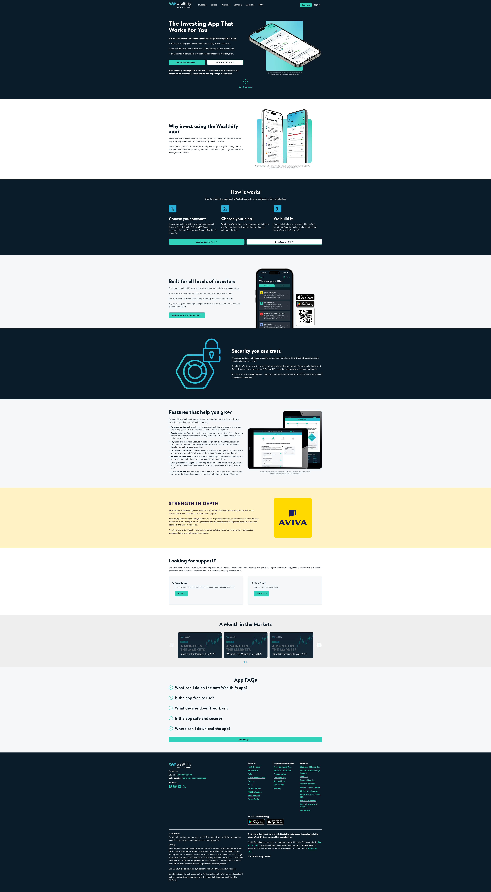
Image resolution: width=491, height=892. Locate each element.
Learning (238, 5)
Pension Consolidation (310, 787)
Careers (251, 781)
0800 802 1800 (185, 775)
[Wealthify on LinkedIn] (179, 787)
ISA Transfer (305, 810)
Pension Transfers (307, 784)
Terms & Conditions (282, 770)
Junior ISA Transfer (308, 801)
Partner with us (254, 788)
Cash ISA (304, 776)
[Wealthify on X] (184, 787)
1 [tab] (244, 662)
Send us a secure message (194, 778)
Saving (214, 5)
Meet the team (254, 767)
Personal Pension (307, 780)
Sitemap (277, 788)
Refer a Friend (254, 795)
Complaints (279, 785)
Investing (202, 5)
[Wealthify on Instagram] (174, 787)
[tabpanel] (200, 645)
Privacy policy (280, 774)
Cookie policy (280, 778)
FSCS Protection (255, 792)
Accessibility (279, 781)
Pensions (225, 5)
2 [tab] (246, 662)
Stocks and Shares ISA (310, 767)
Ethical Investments (309, 791)
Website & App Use (282, 767)
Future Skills (253, 799)
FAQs (261, 5)
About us (250, 5)
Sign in (317, 5)
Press (250, 785)
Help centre (253, 770)
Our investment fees (256, 778)
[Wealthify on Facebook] (170, 787)
